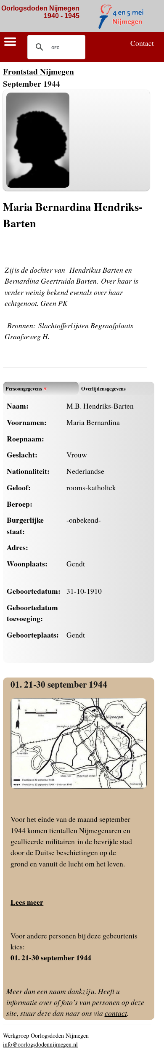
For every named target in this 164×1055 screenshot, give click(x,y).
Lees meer (27, 901)
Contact (142, 43)
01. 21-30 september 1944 (59, 684)
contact (116, 1013)
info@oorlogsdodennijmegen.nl (40, 1044)
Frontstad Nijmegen (38, 71)
